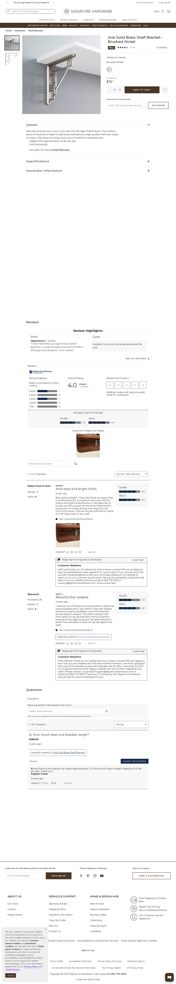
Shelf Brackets (35, 30)
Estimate (158, 105)
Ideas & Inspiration (100, 909)
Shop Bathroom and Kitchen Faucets (97, 940)
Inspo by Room (98, 926)
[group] (31, 2)
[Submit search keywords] (8, 11)
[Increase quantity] (120, 89)
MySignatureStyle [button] (107, 19)
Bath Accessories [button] (119, 25)
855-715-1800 (118, 974)
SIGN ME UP (58, 875)
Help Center (164, 2)
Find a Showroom (144, 2)
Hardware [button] (135, 25)
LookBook (95, 931)
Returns (53, 926)
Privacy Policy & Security (109, 961)
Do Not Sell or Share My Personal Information (74, 968)
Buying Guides (98, 914)
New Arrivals (97, 903)
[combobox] (31, 11)
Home (9, 30)
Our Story (13, 903)
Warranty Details (58, 903)
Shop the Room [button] (47, 19)
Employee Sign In (136, 961)
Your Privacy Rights (111, 968)
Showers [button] (84, 25)
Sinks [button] (64, 25)
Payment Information (61, 914)
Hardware (20, 30)
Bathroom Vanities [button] (38, 25)
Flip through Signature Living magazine (31, 3)
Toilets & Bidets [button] (100, 25)
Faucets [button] (73, 25)
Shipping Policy (57, 909)
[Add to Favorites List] (165, 89)
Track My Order (57, 920)
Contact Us (55, 931)
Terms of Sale (56, 961)
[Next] (55, 3)
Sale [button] (145, 25)
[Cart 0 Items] (168, 11)
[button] (46, 929)
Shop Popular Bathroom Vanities (139, 940)
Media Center (15, 914)
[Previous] (8, 3)
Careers (12, 909)
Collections (96, 920)
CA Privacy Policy (135, 968)
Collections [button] (88, 19)
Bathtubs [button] (55, 25)
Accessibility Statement (80, 961)
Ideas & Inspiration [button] (69, 19)
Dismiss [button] (11, 975)
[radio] (109, 69)
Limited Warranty (60, 150)
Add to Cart (142, 89)
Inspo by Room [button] (129, 19)
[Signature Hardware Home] (88, 11)
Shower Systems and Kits (61, 940)
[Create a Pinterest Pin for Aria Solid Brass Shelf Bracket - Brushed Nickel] (111, 47)
